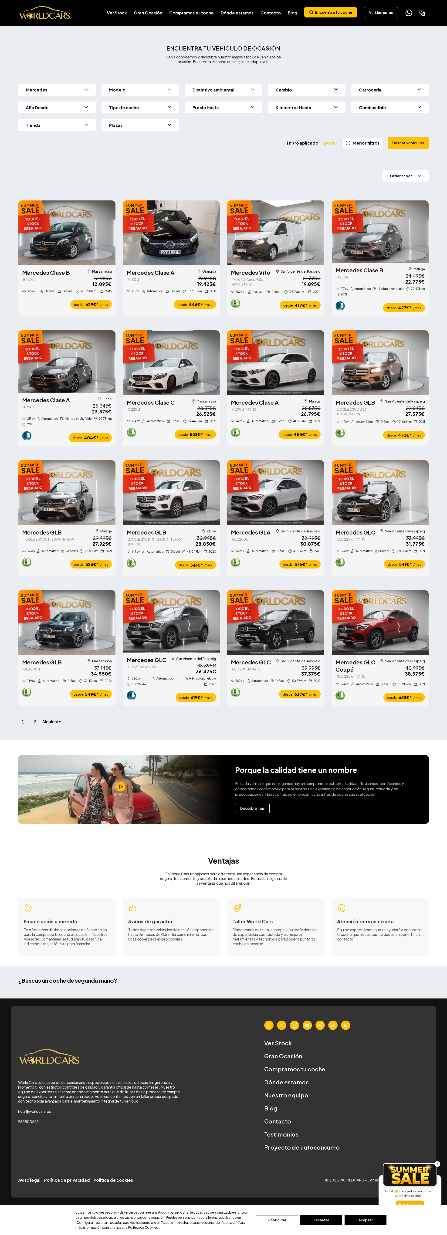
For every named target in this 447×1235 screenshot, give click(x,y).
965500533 (28, 1121)
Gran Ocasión (148, 12)
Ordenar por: (401, 175)
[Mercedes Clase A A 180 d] (171, 232)
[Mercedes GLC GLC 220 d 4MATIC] (380, 492)
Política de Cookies (143, 1227)
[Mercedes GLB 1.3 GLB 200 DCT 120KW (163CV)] (66, 492)
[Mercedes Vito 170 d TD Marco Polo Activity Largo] (275, 232)
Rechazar (321, 1220)
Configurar (277, 1220)
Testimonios (281, 1134)
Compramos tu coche (191, 12)
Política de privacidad (67, 1180)
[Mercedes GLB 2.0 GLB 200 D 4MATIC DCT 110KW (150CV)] (171, 492)
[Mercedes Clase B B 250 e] (380, 231)
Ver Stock (117, 12)
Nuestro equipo (286, 1095)
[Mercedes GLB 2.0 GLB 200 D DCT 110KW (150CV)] (380, 362)
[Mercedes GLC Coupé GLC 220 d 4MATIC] (380, 622)
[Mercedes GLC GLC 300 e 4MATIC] (171, 621)
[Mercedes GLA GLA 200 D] (275, 492)
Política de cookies (113, 1180)
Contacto (271, 12)
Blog (292, 12)
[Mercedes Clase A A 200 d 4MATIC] (275, 362)
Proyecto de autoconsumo (302, 1147)
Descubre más (252, 808)
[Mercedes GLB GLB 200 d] (66, 622)
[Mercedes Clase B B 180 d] (66, 232)
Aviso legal (29, 1180)
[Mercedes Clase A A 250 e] (66, 361)
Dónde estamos (237, 12)
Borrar (330, 142)
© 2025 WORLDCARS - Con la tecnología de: (365, 1179)
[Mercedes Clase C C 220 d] (171, 362)
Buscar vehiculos (408, 142)
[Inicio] (45, 13)
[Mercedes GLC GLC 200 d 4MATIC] (275, 622)
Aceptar (365, 1220)
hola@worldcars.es (34, 1111)
